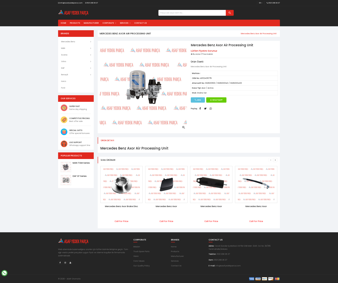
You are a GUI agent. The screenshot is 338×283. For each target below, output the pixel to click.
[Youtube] (70, 263)
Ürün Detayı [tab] (107, 140)
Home (63, 23)
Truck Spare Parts (141, 251)
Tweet (205, 108)
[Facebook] (60, 263)
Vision (136, 256)
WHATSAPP (217, 100)
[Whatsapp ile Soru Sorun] (4, 272)
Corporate (108, 23)
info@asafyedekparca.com (71, 3)
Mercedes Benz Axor (166, 206)
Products (75, 23)
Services (124, 23)
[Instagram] (65, 263)
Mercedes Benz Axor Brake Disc (121, 206)
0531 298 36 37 (92, 3)
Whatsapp (210, 108)
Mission (136, 246)
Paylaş (200, 108)
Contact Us (140, 23)
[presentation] (271, 160)
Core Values (138, 261)
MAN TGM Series (81, 162)
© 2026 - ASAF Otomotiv (69, 278)
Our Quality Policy (141, 265)
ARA (199, 100)
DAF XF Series (80, 176)
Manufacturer (91, 23)
